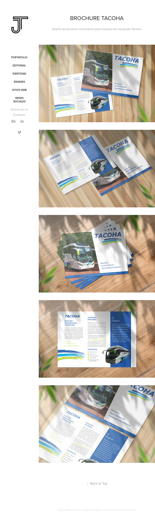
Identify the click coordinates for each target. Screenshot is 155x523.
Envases (19, 82)
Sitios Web (19, 90)
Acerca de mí (19, 109)
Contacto (19, 115)
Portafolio (19, 57)
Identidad (19, 73)
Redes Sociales (19, 99)
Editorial (19, 65)
